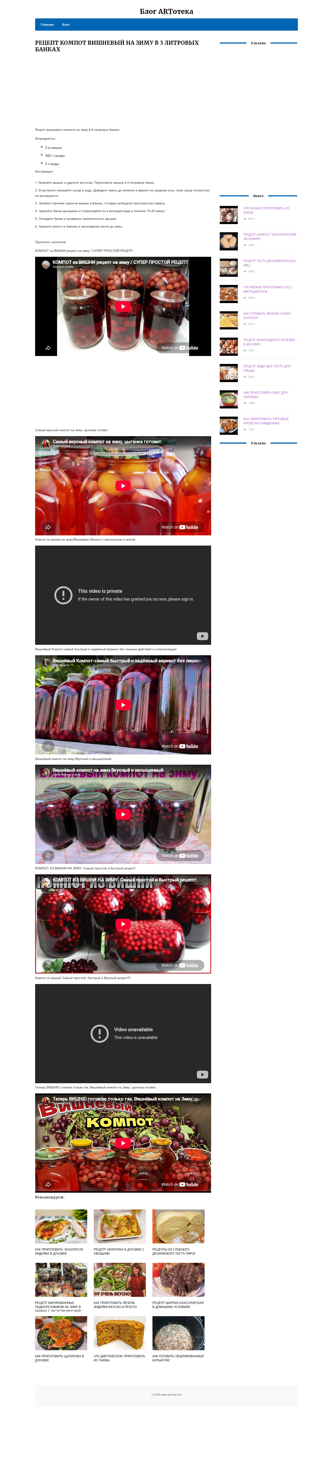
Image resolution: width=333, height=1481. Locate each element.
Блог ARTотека (166, 11)
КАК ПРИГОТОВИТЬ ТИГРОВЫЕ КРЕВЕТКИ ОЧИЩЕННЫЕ (266, 421)
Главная (47, 24)
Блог (66, 24)
